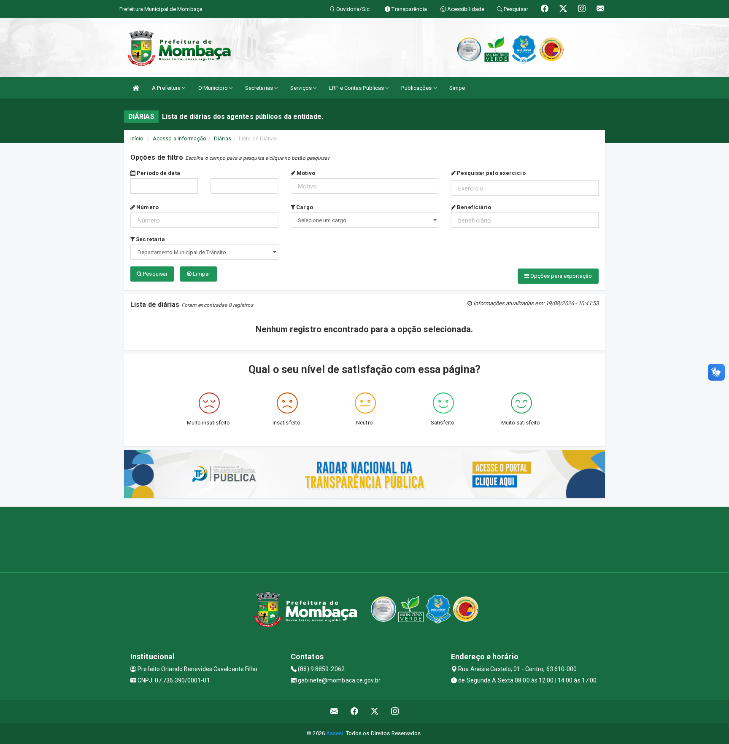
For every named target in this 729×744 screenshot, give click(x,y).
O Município (213, 88)
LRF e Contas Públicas (357, 88)
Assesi (334, 733)
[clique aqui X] (374, 711)
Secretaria (150, 239)
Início (137, 138)
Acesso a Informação (179, 138)
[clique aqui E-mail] (334, 711)
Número (147, 207)
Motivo (305, 173)
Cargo (304, 207)
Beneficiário (473, 207)
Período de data (157, 173)
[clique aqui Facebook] (354, 711)
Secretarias (259, 88)
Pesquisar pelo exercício (491, 173)
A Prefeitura (167, 88)
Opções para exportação (560, 276)
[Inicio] (135, 88)
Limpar (201, 274)
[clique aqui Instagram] (395, 711)
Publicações (417, 88)
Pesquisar (154, 274)
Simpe (457, 88)
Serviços (301, 88)
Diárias (222, 138)
